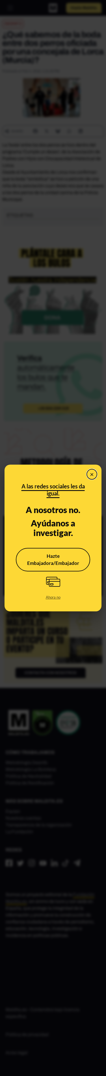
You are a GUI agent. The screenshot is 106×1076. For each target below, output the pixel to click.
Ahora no (53, 597)
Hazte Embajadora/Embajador (53, 559)
